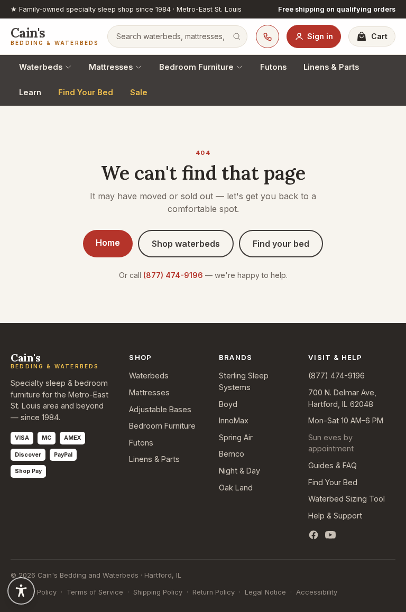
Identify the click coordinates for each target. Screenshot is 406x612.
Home (108, 242)
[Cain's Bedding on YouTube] (330, 535)
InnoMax (233, 420)
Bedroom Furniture (196, 67)
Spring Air (236, 437)
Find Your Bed (85, 92)
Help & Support (335, 515)
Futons (273, 67)
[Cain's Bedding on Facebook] (313, 535)
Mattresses (111, 67)
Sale (138, 92)
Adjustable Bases (160, 409)
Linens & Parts (331, 67)
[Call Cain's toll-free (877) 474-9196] (267, 36)
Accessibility (316, 592)
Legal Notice (265, 592)
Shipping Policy (157, 592)
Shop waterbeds (186, 243)
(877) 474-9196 (173, 275)
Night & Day (239, 470)
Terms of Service (95, 592)
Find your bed (281, 243)
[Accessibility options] (21, 591)
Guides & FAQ (332, 465)
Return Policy (213, 592)
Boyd (228, 404)
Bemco (231, 453)
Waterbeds (40, 67)
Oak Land (236, 487)
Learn (30, 92)
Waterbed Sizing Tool (346, 498)
